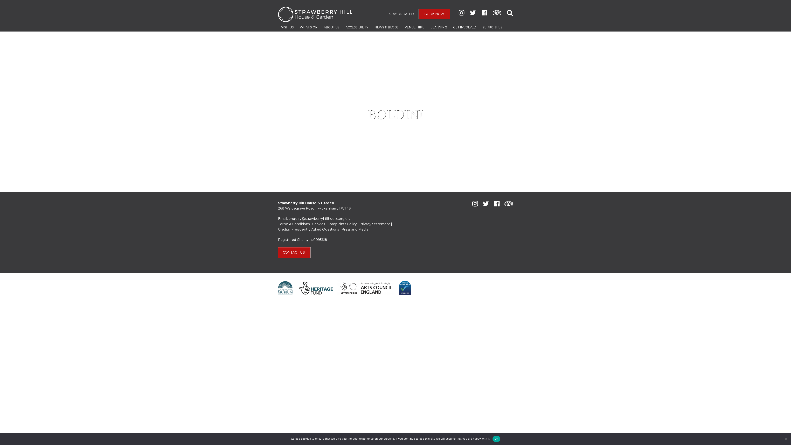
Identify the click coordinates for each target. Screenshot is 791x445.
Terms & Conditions (294, 224)
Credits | (284, 229)
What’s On (309, 27)
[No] (786, 439)
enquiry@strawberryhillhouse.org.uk (319, 219)
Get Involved (464, 27)
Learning (439, 27)
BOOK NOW (434, 14)
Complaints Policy (342, 224)
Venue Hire (414, 27)
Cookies (319, 224)
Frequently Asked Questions (315, 229)
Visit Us (287, 27)
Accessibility (357, 27)
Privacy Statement (374, 224)
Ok (496, 438)
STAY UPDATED (401, 14)
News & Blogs (386, 27)
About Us (331, 27)
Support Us (492, 27)
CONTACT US (294, 252)
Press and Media (355, 229)
